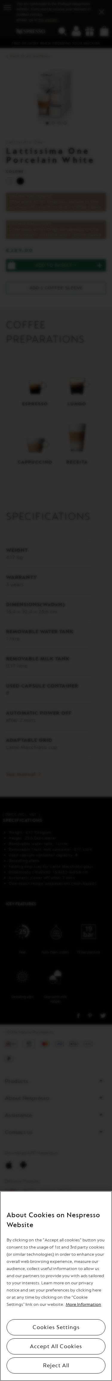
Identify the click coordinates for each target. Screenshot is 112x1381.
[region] (56, 1286)
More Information (83, 1304)
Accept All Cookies (56, 1346)
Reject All (56, 1365)
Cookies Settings (56, 1327)
